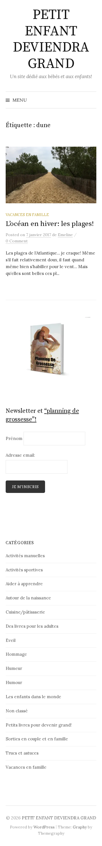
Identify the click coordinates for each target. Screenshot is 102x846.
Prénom (14, 438)
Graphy (80, 827)
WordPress (44, 827)
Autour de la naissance (28, 598)
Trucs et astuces (22, 753)
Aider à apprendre (24, 583)
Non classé (17, 710)
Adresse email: (20, 455)
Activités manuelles (25, 555)
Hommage (16, 654)
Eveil (11, 640)
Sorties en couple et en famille (37, 739)
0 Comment (17, 240)
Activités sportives (24, 569)
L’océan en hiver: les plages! (50, 223)
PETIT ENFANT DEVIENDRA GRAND (51, 39)
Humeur (14, 668)
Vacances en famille (27, 214)
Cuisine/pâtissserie (25, 612)
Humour (14, 682)
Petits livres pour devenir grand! (39, 725)
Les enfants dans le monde (33, 696)
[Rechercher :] (91, 100)
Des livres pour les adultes (32, 626)
